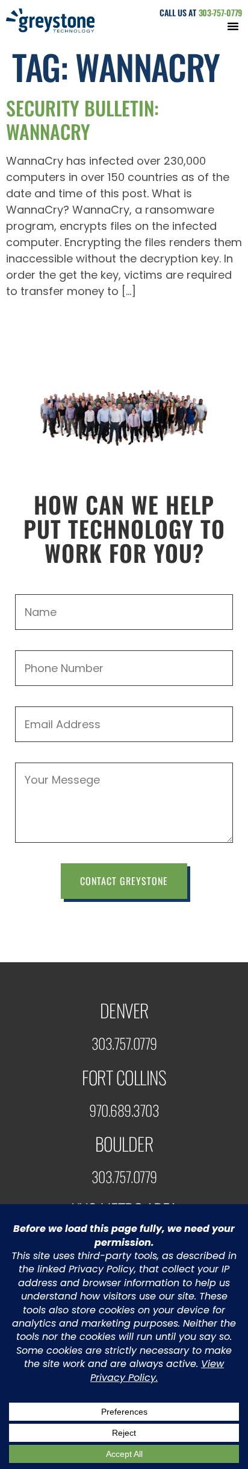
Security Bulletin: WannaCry (82, 119)
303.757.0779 (124, 1043)
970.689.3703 (124, 1110)
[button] (233, 26)
